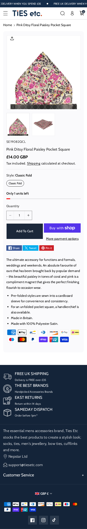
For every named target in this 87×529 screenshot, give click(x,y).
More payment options (62, 239)
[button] (7, 13)
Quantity (12, 206)
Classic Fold (16, 184)
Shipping (34, 163)
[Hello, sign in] (72, 13)
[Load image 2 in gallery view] (43, 124)
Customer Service (18, 474)
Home (7, 25)
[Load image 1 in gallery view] (18, 124)
